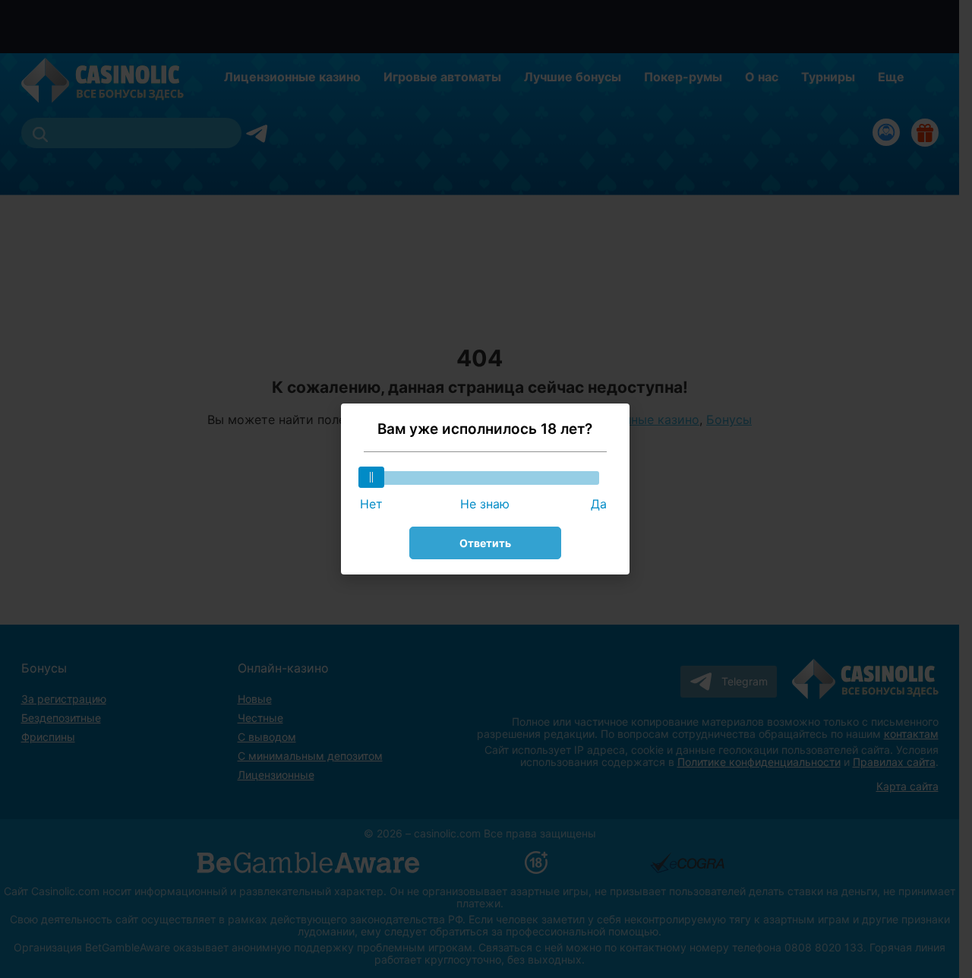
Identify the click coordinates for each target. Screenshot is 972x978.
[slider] (371, 477)
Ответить (485, 542)
